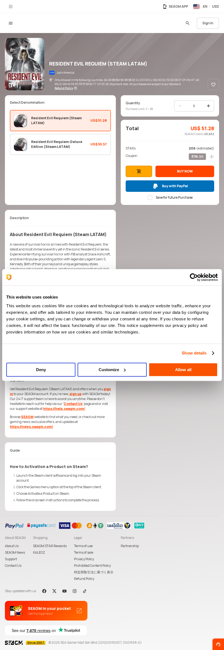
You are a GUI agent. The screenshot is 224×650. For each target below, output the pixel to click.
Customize (109, 369)
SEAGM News (15, 552)
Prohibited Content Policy (92, 565)
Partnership (130, 546)
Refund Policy (84, 578)
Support (11, 559)
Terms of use (83, 546)
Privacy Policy (84, 559)
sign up (75, 394)
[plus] (208, 106)
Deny (41, 369)
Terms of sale (83, 552)
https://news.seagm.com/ (31, 426)
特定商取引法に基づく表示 (93, 572)
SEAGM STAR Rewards (50, 546)
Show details (194, 353)
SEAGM (27, 417)
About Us (12, 546)
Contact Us (73, 403)
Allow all (183, 369)
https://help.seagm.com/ (64, 408)
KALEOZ (39, 552)
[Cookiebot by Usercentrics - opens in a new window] (194, 277)
